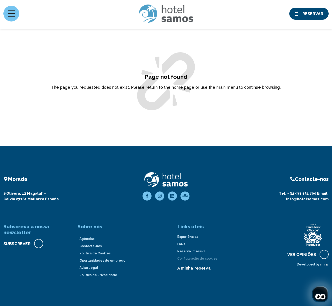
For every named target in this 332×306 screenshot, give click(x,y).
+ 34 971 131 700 (301, 193)
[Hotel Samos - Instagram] (159, 196)
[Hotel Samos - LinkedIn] (172, 196)
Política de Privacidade (98, 275)
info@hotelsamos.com (307, 199)
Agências (86, 239)
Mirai (324, 264)
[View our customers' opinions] (313, 235)
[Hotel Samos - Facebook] (147, 196)
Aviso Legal (88, 268)
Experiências (187, 237)
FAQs (181, 244)
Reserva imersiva (191, 251)
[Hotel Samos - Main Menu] (11, 14)
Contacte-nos (90, 246)
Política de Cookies (94, 253)
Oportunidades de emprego (102, 260)
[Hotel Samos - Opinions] (184, 196)
